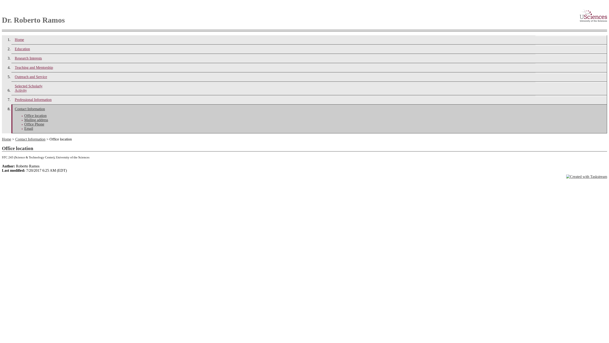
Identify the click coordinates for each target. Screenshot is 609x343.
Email (28, 128)
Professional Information (33, 100)
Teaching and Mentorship (34, 68)
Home (19, 40)
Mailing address (36, 120)
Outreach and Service (31, 77)
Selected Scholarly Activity (29, 88)
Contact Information (30, 109)
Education (22, 49)
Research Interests (28, 58)
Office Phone (34, 124)
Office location (35, 116)
